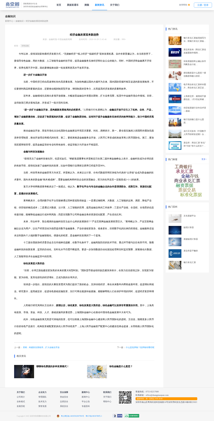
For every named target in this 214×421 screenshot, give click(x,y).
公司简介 (21, 397)
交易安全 (64, 401)
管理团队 (42, 397)
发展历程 (21, 406)
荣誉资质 (42, 406)
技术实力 (42, 401)
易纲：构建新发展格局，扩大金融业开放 (41, 347)
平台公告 (86, 401)
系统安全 (64, 406)
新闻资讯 (99, 5)
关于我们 (114, 5)
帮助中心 (107, 401)
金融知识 (19, 21)
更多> (204, 159)
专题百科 (86, 406)
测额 (86, 5)
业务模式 (21, 401)
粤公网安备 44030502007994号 (72, 416)
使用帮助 (183, 5)
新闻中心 (9, 21)
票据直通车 (73, 5)
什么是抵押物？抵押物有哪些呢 (140, 347)
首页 (58, 5)
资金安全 (64, 397)
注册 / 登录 (202, 5)
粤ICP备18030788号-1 (94, 416)
